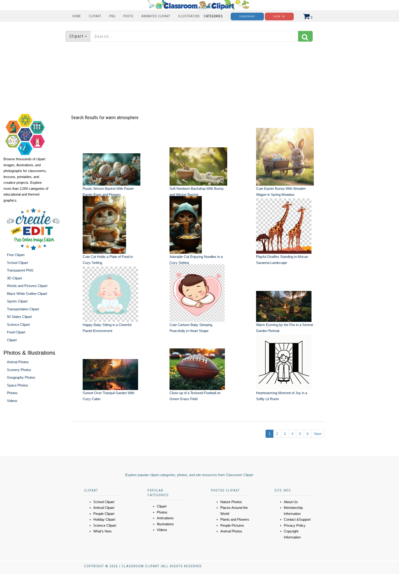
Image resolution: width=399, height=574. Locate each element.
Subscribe (247, 16)
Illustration (189, 16)
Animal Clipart (103, 508)
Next (317, 434)
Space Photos (17, 385)
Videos (12, 401)
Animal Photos (18, 362)
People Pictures (232, 525)
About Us (291, 502)
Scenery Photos (19, 370)
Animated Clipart (155, 16)
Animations (165, 518)
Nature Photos (231, 502)
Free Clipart (15, 255)
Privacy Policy (294, 525)
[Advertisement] (199, 77)
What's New (102, 531)
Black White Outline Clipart (27, 294)
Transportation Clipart (23, 309)
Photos (12, 393)
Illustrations (165, 524)
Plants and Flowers (234, 519)
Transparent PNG (20, 270)
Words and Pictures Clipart (27, 286)
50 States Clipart (19, 317)
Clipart (95, 16)
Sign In (279, 16)
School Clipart (17, 263)
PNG (112, 16)
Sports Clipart (17, 301)
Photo (128, 16)
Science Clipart (18, 324)
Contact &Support (297, 519)
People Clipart (103, 514)
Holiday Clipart (104, 519)
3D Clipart (14, 278)
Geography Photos (21, 377)
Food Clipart (16, 332)
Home (77, 16)
